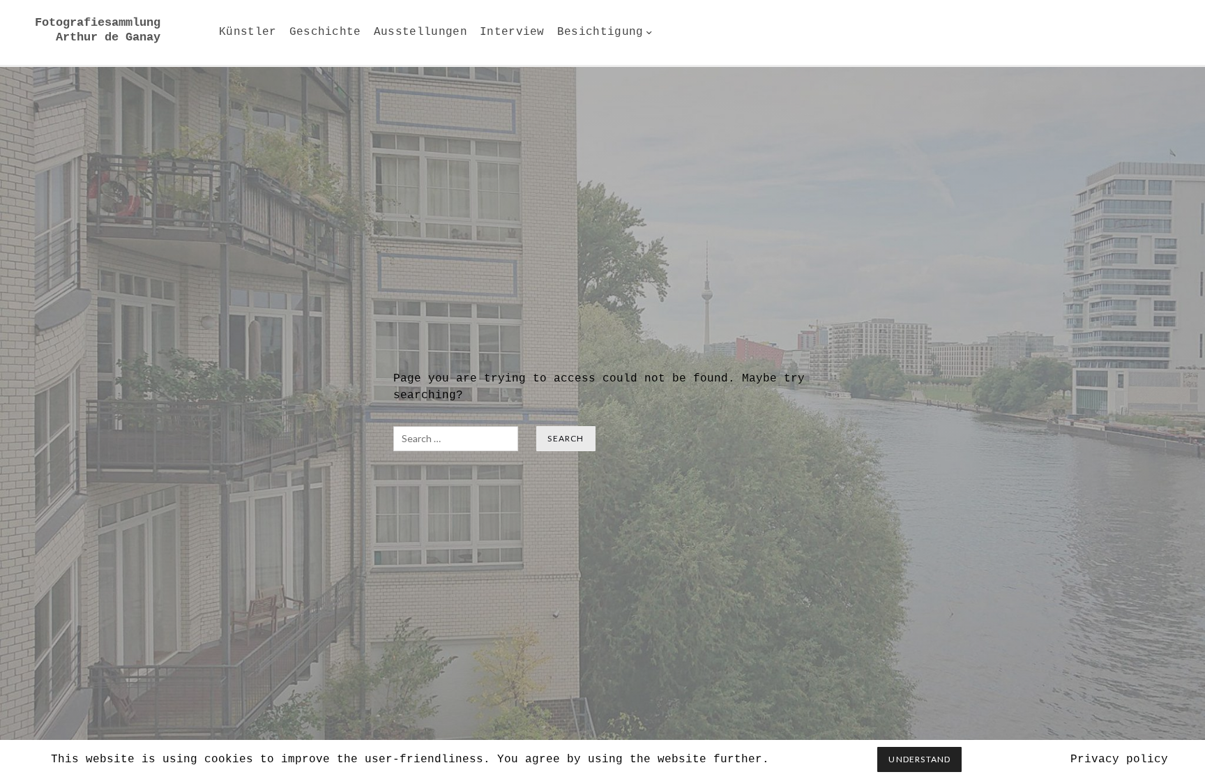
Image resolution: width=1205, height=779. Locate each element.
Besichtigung (600, 32)
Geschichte (325, 32)
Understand (919, 759)
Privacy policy (1119, 759)
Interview (512, 32)
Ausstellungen (420, 32)
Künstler (248, 32)
